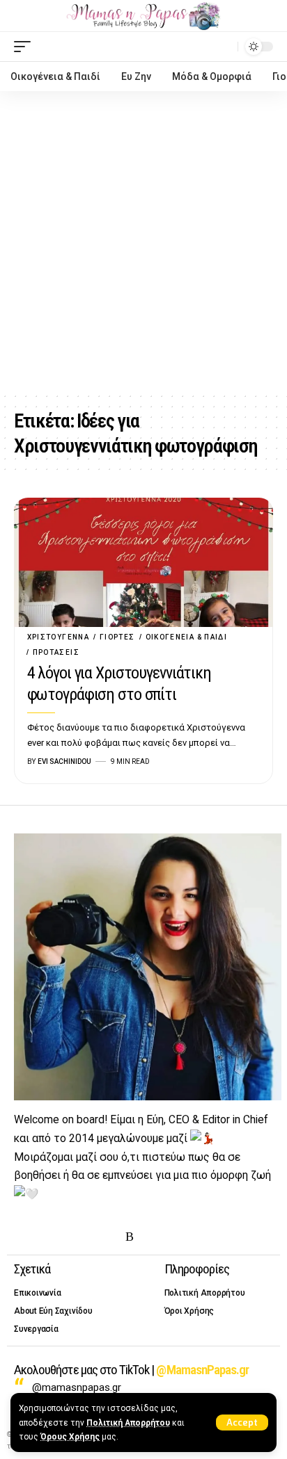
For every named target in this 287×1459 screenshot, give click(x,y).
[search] (224, 46)
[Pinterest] (87, 1237)
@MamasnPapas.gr (202, 1370)
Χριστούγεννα (58, 637)
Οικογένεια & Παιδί (187, 637)
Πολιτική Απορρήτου (128, 1423)
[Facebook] (22, 1237)
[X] (44, 1237)
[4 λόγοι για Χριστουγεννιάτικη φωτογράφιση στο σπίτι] (143, 562)
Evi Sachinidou (64, 761)
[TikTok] (108, 1237)
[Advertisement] (143, 241)
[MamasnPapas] (143, 16)
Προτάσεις (56, 652)
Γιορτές (117, 637)
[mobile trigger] (26, 46)
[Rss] (129, 1237)
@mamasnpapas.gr (76, 1387)
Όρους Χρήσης (70, 1437)
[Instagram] (65, 1237)
